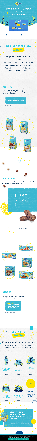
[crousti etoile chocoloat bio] (9, 143)
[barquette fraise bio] (26, 248)
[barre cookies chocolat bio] (10, 272)
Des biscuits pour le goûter (27, 35)
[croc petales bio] (27, 127)
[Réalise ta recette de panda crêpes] (6, 365)
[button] (18, 49)
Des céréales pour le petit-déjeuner (13, 35)
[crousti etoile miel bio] (27, 145)
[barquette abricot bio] (9, 259)
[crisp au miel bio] (9, 125)
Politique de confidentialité (21, 439)
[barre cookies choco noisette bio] (27, 263)
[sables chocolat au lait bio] (26, 275)
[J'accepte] (35, 438)
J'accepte (11, 439)
